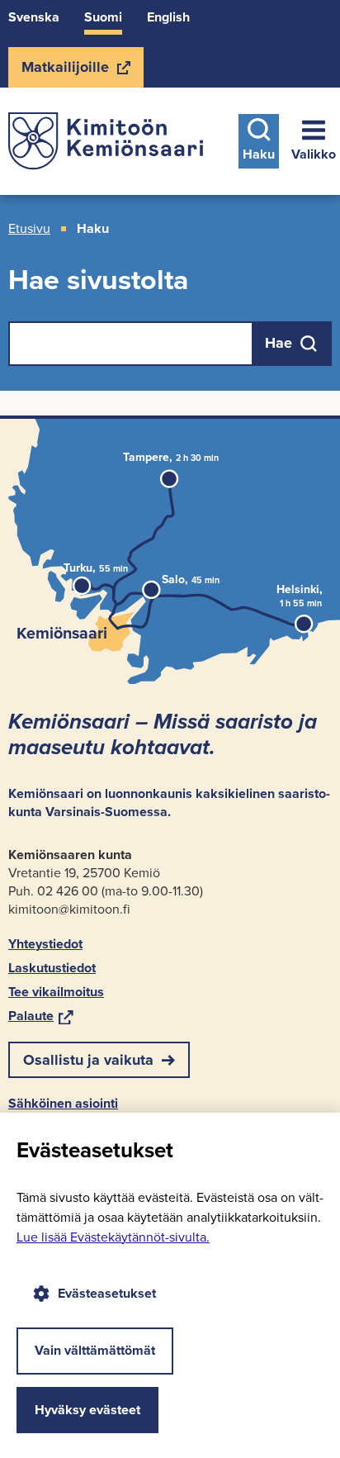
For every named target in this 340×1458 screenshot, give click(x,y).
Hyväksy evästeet (87, 1409)
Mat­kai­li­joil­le (65, 72)
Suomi (103, 16)
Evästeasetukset (107, 1293)
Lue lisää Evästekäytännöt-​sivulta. (113, 1237)
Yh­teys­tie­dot (45, 943)
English (168, 16)
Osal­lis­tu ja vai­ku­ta (88, 1060)
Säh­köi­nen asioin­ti (63, 1103)
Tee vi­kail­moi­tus (56, 991)
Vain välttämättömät (95, 1350)
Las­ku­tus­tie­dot (52, 967)
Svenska (33, 16)
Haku (259, 154)
